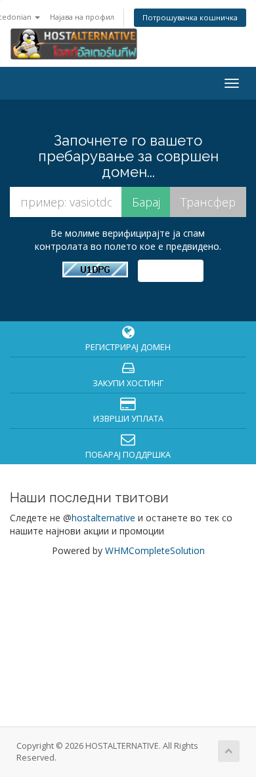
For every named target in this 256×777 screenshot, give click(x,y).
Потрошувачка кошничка (190, 17)
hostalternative (103, 517)
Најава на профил (82, 17)
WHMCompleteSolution (155, 550)
